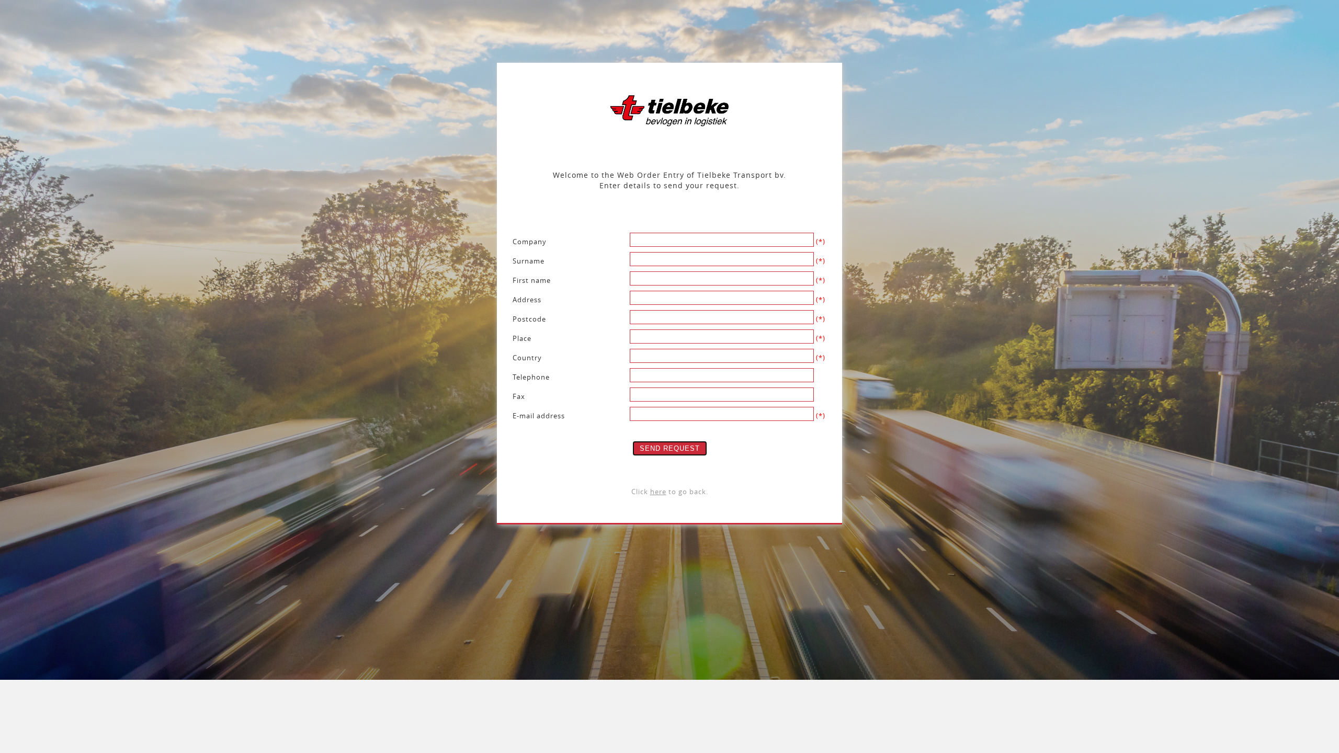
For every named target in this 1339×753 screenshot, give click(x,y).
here (658, 491)
